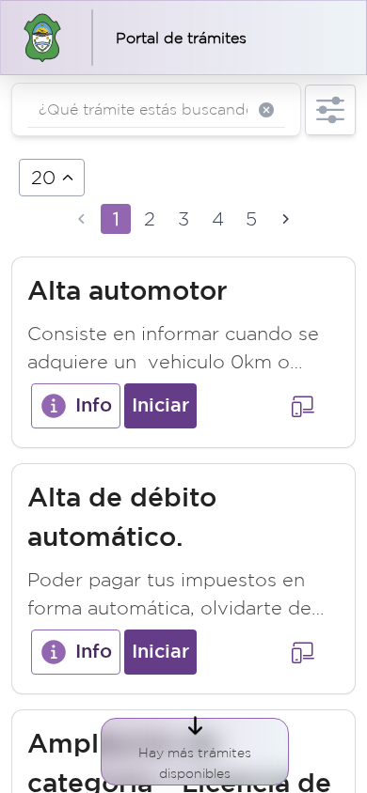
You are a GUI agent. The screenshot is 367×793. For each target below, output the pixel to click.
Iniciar (160, 405)
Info (93, 405)
